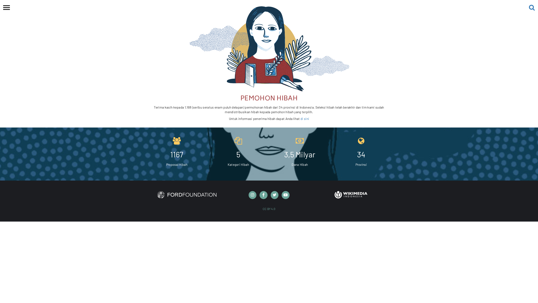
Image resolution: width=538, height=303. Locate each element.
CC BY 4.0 (269, 209)
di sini (305, 119)
